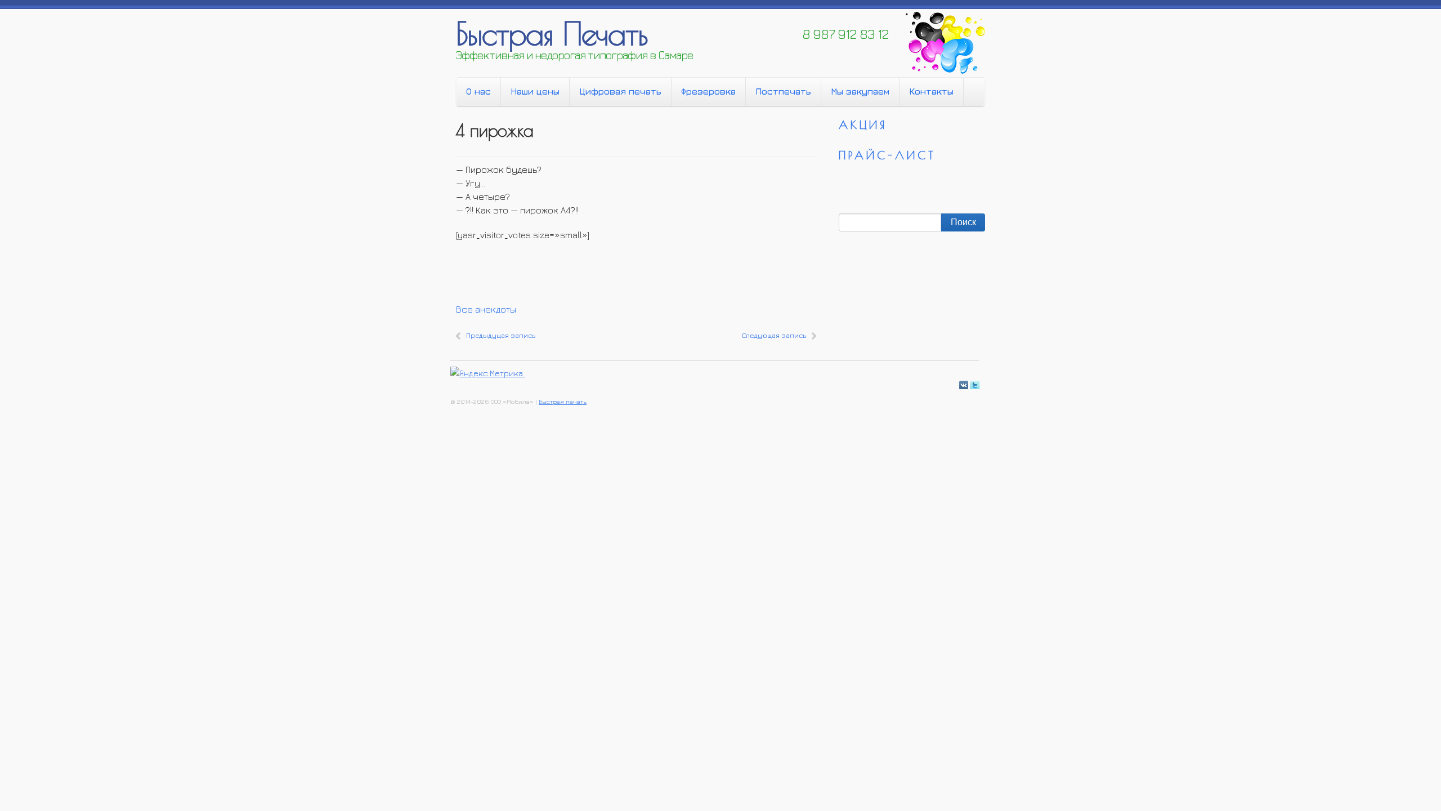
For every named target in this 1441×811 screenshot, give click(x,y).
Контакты (931, 91)
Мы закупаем (860, 91)
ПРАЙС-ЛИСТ (887, 155)
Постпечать (783, 91)
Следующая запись (774, 335)
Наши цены (535, 91)
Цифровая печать (620, 91)
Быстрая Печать (551, 33)
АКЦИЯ (863, 124)
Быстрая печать (563, 401)
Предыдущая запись (500, 335)
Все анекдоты (486, 309)
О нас (478, 91)
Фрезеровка (708, 91)
